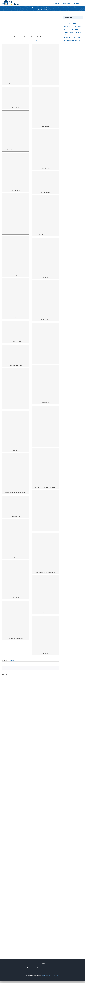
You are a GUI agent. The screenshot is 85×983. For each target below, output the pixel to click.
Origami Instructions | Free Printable (72, 26)
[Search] (80, 3)
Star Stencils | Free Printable (70, 20)
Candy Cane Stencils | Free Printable (72, 40)
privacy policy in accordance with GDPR (51, 975)
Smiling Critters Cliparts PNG (71, 23)
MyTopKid (40, 9)
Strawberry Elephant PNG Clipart (71, 29)
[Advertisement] (30, 24)
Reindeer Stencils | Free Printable (72, 37)
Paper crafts (44, 9)
